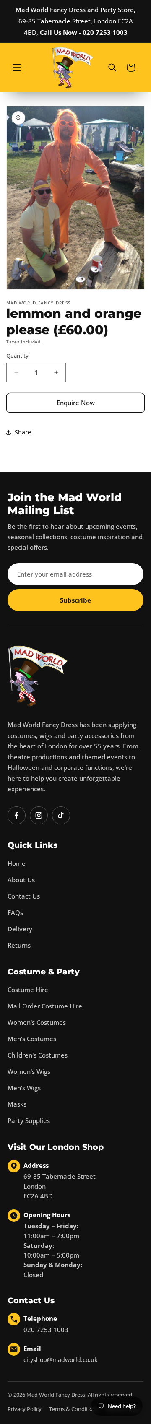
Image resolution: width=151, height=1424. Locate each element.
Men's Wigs (24, 1088)
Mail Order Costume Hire (45, 1006)
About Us (21, 880)
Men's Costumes (32, 1038)
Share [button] (23, 432)
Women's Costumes (37, 1022)
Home (17, 863)
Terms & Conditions (74, 1409)
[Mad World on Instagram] (39, 815)
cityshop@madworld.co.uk (60, 1360)
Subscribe (75, 600)
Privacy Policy (25, 1409)
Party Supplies (29, 1120)
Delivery (20, 929)
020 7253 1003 (45, 1329)
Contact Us (24, 896)
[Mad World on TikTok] (61, 815)
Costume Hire (28, 989)
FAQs (15, 912)
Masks (17, 1104)
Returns (19, 945)
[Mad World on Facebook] (17, 815)
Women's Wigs (29, 1071)
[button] (17, 67)
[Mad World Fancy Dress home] (38, 676)
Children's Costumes (38, 1055)
